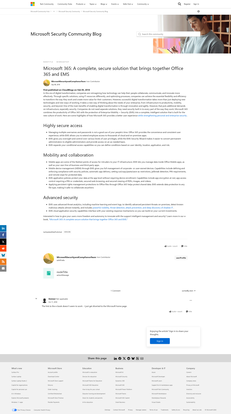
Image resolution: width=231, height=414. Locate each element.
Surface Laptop (16, 377)
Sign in (160, 341)
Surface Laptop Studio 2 (19, 381)
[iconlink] (48, 273)
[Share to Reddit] (128, 358)
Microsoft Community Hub (40, 11)
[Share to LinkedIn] (115, 358)
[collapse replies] (36, 298)
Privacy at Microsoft (192, 385)
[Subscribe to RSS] (137, 358)
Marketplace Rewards (159, 398)
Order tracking (52, 389)
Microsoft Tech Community (160, 389)
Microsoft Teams (121, 394)
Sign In (196, 4)
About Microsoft (191, 377)
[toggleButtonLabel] (198, 11)
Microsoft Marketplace (159, 394)
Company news (191, 381)
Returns (50, 385)
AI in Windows (16, 394)
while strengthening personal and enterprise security (162, 115)
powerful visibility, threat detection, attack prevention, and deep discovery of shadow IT (133, 207)
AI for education (87, 402)
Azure (153, 372)
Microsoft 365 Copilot (123, 398)
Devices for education (89, 377)
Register (187, 4)
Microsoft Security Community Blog (95, 11)
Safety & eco (176, 410)
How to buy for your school (91, 389)
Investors (189, 389)
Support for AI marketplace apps (162, 385)
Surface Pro (15, 372)
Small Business (120, 402)
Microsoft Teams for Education (92, 381)
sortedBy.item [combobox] (187, 290)
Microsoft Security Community (69, 11)
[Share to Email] (141, 358)
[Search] (179, 4)
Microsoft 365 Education (90, 385)
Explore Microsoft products (20, 398)
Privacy (130, 410)
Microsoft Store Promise (55, 398)
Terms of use (154, 410)
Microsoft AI (119, 372)
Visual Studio (156, 402)
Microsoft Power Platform (124, 389)
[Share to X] (124, 358)
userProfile (181, 258)
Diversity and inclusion (193, 394)
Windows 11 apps (17, 402)
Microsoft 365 (120, 385)
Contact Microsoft (119, 410)
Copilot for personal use (19, 389)
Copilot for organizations (19, 385)
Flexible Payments (53, 402)
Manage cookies (141, 410)
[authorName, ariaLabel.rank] (46, 83)
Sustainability (190, 402)
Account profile (53, 372)
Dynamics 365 (120, 381)
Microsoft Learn (157, 381)
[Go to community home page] (33, 4)
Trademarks (164, 410)
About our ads (197, 410)
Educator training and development (93, 394)
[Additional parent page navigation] (54, 11)
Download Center (53, 377)
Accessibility (190, 398)
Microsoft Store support (55, 381)
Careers (188, 372)
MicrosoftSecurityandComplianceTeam (68, 81)
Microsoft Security (121, 377)
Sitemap (107, 410)
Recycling (186, 410)
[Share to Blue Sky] (133, 358)
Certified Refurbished (55, 394)
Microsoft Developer (158, 377)
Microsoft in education (89, 372)
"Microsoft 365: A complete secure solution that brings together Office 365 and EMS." (88, 219)
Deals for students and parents (92, 398)
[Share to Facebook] (119, 358)
